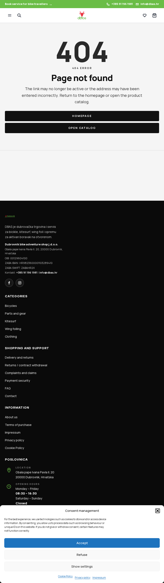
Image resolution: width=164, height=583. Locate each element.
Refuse (82, 554)
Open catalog (82, 128)
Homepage (82, 116)
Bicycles (11, 306)
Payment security (17, 380)
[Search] (19, 15)
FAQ (8, 388)
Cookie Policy (65, 576)
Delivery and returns (19, 357)
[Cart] (154, 15)
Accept (82, 543)
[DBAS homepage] (82, 16)
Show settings (82, 566)
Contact (11, 396)
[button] (157, 511)
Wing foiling (13, 329)
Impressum (99, 577)
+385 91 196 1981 (26, 272)
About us (11, 417)
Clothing (11, 336)
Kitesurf (10, 321)
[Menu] (9, 15)
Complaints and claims (21, 373)
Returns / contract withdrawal (26, 365)
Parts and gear (15, 313)
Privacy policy (82, 577)
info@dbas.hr (48, 272)
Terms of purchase (18, 425)
